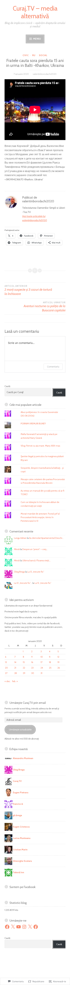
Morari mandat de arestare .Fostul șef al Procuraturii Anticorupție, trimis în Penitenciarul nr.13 (40, 517)
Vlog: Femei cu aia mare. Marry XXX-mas (40, 445)
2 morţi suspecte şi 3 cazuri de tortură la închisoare (28, 290)
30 (32, 673)
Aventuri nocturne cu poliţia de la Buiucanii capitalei (44, 306)
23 (32, 667)
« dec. (8, 681)
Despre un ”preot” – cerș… (35, 549)
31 (41, 673)
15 (24, 662)
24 (42, 667)
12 (58, 656)
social (43, 55)
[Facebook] (7, 926)
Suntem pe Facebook (22, 887)
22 (24, 667)
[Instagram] (24, 926)
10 (42, 656)
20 (6, 667)
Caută (7, 386)
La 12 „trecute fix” (35, 571)
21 (15, 667)
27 (6, 673)
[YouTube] (18, 926)
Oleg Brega (19, 571)
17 (41, 662)
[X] (12, 926)
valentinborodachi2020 (44, 74)
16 (32, 662)
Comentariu (53, 366)
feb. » (15, 681)
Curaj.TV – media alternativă (35, 12)
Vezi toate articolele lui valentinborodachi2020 (34, 218)
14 (15, 662)
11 (49, 656)
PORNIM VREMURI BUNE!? (33, 423)
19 (58, 662)
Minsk (17, 549)
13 (6, 662)
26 (58, 667)
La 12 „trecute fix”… (23, 583)
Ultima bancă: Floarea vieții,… (36, 560)
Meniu (36, 38)
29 (24, 673)
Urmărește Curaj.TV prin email (27, 702)
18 (50, 662)
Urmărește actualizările (20, 729)
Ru (33, 55)
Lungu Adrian (20, 538)
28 (15, 673)
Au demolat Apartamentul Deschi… (46, 538)
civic (26, 55)
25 (50, 667)
